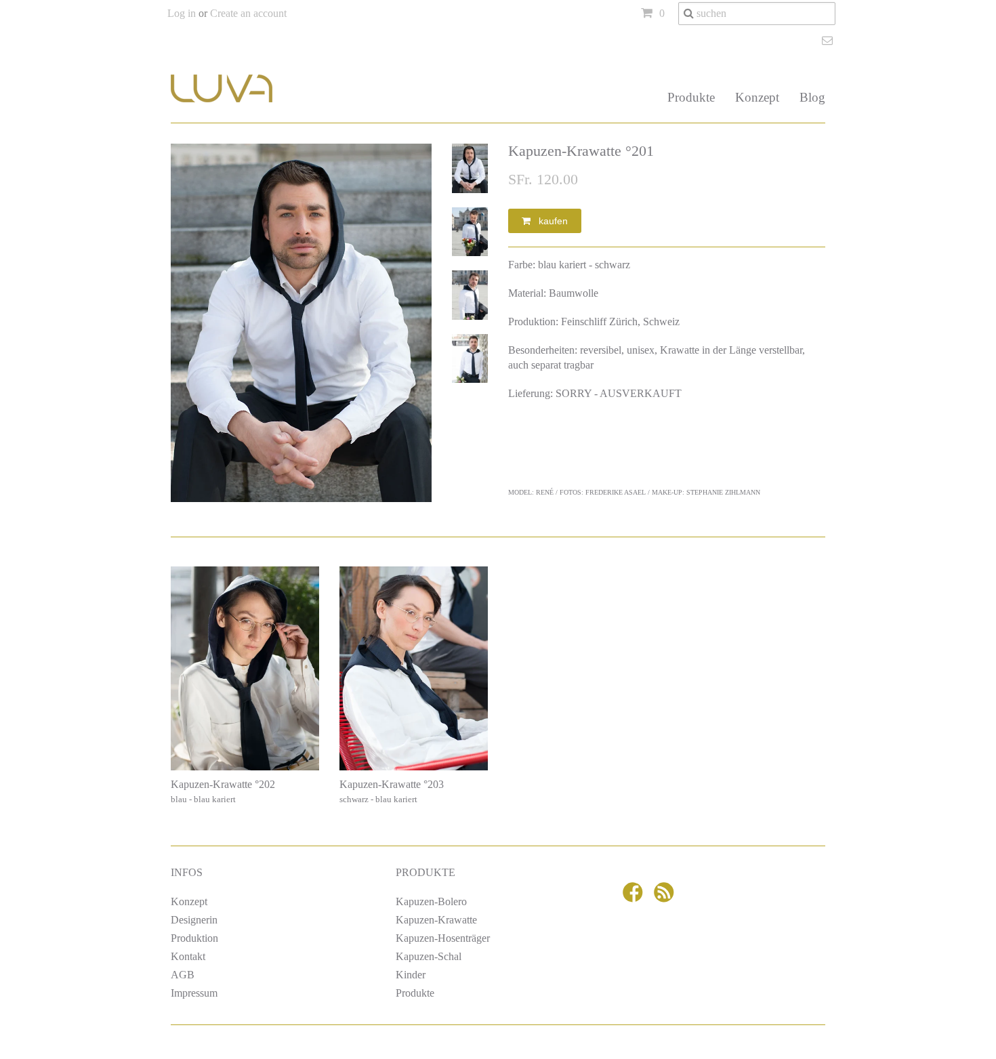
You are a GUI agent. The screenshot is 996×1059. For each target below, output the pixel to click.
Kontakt (188, 956)
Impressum (194, 993)
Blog (812, 97)
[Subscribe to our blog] (666, 897)
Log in (181, 13)
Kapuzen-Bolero (431, 901)
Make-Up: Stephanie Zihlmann (706, 492)
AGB (182, 974)
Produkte (691, 97)
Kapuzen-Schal (428, 956)
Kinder (411, 974)
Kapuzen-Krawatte (436, 920)
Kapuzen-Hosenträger (443, 938)
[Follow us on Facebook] (635, 897)
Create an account (248, 13)
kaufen (549, 220)
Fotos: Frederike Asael (603, 492)
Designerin (194, 920)
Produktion (194, 938)
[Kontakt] (828, 40)
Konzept (757, 97)
